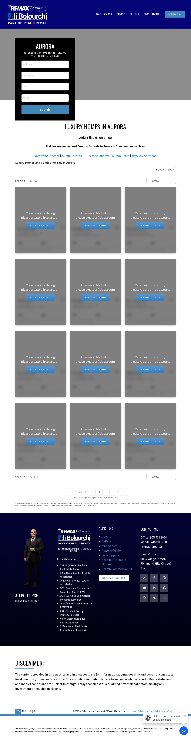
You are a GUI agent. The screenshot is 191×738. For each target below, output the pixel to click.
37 (113, 492)
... (105, 492)
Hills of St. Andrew (96, 156)
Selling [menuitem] (134, 14)
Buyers (106, 537)
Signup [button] (160, 169)
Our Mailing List (113, 578)
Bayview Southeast (46, 156)
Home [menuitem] (97, 14)
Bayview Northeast (145, 156)
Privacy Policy (137, 711)
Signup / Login (40, 225)
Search (107, 14)
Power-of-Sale (111, 550)
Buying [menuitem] (121, 14)
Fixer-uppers (110, 555)
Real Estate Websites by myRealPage (160, 711)
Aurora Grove (120, 156)
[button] (175, 14)
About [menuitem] (155, 14)
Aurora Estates (72, 156)
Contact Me (175, 14)
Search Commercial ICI (117, 569)
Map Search (109, 546)
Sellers (106, 541)
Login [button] (171, 169)
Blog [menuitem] (146, 14)
